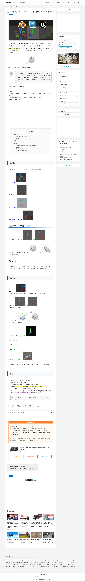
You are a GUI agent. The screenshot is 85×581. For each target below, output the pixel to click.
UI (12, 562)
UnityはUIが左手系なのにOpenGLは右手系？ (26, 145)
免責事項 (52, 576)
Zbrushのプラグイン (65, 92)
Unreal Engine (63, 84)
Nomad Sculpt (64, 76)
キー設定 (66, 562)
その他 (62, 101)
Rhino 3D (63, 87)
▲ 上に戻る (68, 165)
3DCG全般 (10, 14)
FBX (38, 560)
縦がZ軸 (16, 134)
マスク (28, 566)
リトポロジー (34, 566)
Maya (49, 560)
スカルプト (22, 564)
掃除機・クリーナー (57, 566)
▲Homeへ (68, 9)
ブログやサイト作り (71, 564)
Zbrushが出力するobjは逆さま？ (23, 150)
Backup (8, 560)
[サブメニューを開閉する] (77, 76)
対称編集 (48, 566)
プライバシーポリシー (45, 576)
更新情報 (66, 566)
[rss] (43, 574)
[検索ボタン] (78, 2)
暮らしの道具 (63, 98)
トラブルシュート (38, 564)
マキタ (22, 566)
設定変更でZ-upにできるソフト (23, 136)
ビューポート (47, 564)
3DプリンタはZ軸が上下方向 (22, 149)
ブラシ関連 (62, 564)
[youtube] (41, 574)
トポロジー (30, 564)
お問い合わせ (37, 576)
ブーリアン (8, 566)
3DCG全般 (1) (62, 111)
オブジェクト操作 (58, 562)
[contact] (44, 574)
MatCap (43, 560)
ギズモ (72, 562)
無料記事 (72, 566)
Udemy (8, 562)
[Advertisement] (30, 114)
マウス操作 (16, 566)
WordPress (26, 562)
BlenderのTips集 (22, 560)
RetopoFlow (75, 560)
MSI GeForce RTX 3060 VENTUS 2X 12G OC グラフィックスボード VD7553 (35, 448)
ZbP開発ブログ (35, 562)
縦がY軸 (16, 141)
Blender (63, 81)
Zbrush (62, 90)
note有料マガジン (65, 560)
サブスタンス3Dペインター (66, 79)
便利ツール (63, 95)
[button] (27, 480)
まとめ (15, 143)
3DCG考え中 (10, 2)
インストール (49, 562)
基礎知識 (42, 566)
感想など (18, 147)
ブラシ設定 (55, 564)
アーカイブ (63, 103)
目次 (7, 568)
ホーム (32, 576)
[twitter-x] (40, 574)
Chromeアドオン (31, 560)
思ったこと (18, 138)
